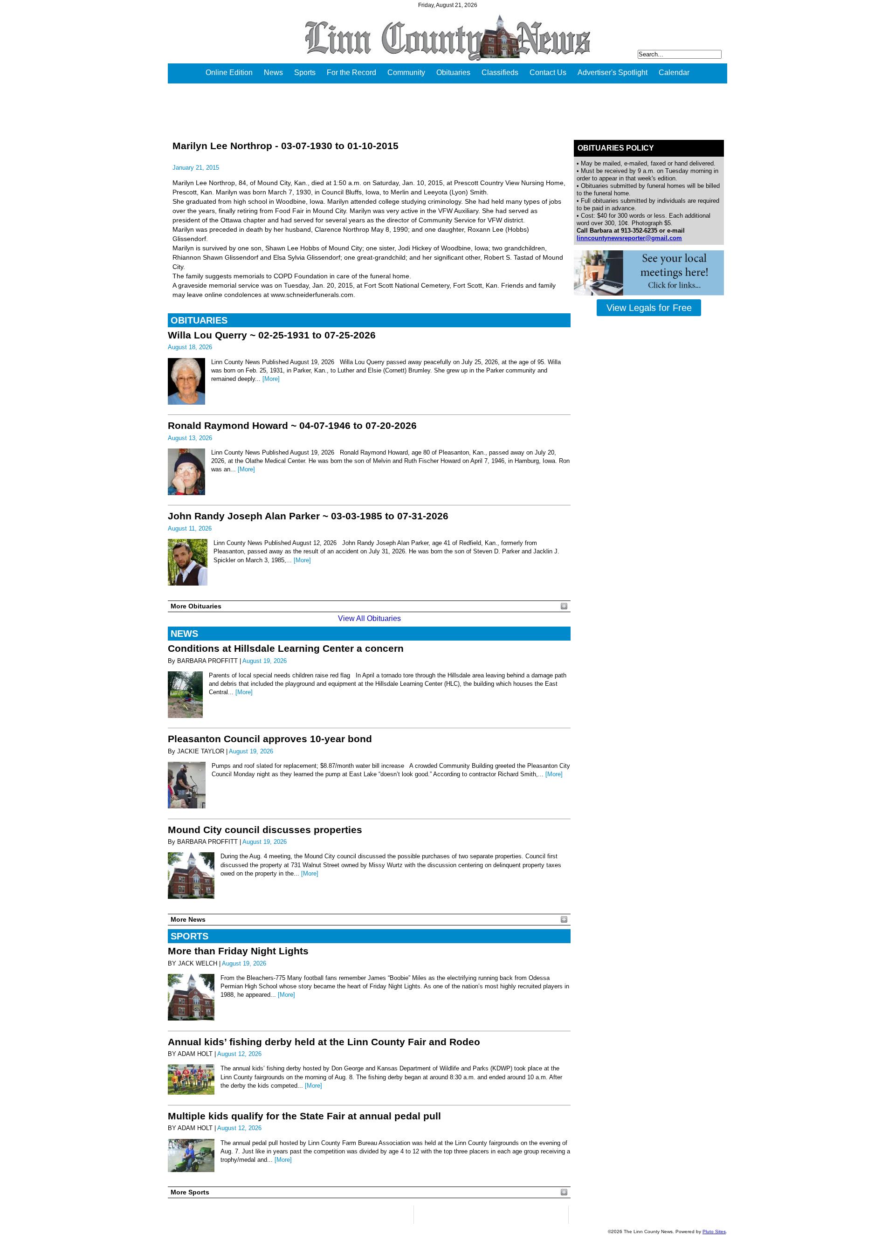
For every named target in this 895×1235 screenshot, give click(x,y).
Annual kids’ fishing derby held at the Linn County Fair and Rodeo (324, 1041)
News (273, 72)
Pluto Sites (714, 1231)
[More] (271, 378)
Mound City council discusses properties (265, 829)
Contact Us (548, 72)
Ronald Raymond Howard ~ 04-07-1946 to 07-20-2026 (292, 425)
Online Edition (229, 72)
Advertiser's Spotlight (612, 72)
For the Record (351, 72)
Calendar (674, 72)
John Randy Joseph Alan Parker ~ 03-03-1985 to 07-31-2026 (308, 516)
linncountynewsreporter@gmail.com (629, 238)
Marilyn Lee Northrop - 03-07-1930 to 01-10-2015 (285, 145)
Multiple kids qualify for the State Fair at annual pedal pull (304, 1116)
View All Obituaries (369, 618)
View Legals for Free (649, 308)
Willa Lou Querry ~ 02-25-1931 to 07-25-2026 (272, 335)
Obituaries (453, 72)
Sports (305, 72)
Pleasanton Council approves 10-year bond (270, 738)
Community (406, 72)
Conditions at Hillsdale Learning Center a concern (286, 648)
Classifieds (500, 72)
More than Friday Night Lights (238, 950)
